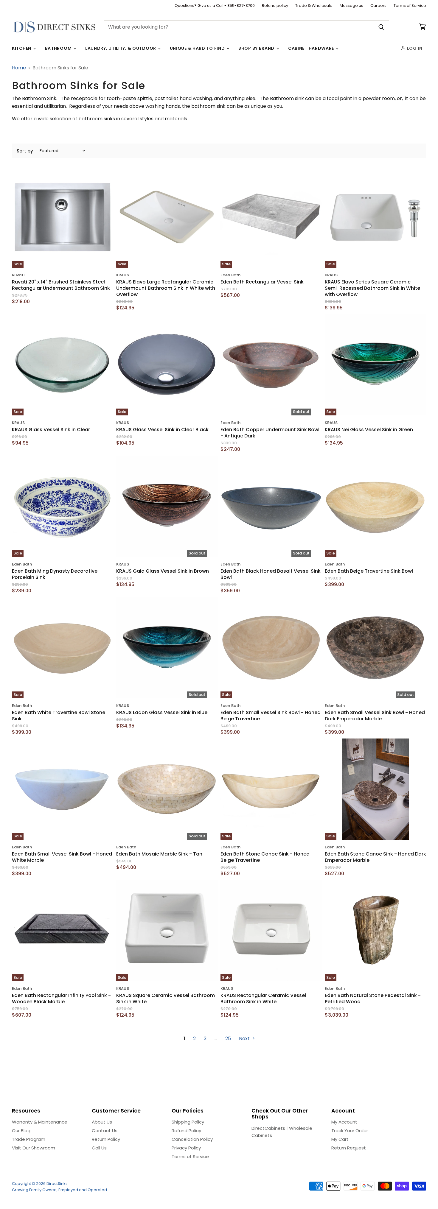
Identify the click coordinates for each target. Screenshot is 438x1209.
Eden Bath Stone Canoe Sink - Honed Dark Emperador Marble (375, 857)
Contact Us (104, 1130)
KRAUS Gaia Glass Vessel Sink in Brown (162, 571)
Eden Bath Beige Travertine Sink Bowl (369, 571)
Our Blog (21, 1130)
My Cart (340, 1139)
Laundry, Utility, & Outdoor (121, 48)
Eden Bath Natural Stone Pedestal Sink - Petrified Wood (373, 998)
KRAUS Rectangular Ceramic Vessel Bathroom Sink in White (263, 998)
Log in (414, 48)
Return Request (348, 1148)
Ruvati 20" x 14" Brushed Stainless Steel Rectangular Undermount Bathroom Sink (61, 285)
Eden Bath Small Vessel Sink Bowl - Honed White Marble (62, 857)
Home (19, 68)
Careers (378, 6)
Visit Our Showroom (33, 1148)
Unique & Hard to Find (198, 48)
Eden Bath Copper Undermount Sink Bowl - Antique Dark (269, 432)
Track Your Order (349, 1130)
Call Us (99, 1148)
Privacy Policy (186, 1148)
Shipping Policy (188, 1122)
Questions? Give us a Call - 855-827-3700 (215, 6)
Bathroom (59, 48)
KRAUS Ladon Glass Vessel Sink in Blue (161, 712)
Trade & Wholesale (314, 6)
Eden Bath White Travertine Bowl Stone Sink (58, 715)
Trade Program (28, 1139)
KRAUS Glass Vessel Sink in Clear (51, 429)
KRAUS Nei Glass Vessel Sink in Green (369, 429)
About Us (102, 1122)
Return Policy (106, 1139)
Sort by (25, 150)
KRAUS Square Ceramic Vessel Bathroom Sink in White (165, 998)
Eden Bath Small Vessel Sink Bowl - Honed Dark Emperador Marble (375, 715)
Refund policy (275, 6)
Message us (351, 6)
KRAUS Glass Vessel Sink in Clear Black (162, 429)
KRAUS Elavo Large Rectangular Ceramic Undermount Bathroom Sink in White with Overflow (165, 288)
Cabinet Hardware (311, 48)
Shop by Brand (257, 48)
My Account (344, 1122)
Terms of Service (410, 6)
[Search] (381, 27)
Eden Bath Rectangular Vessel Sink (262, 281)
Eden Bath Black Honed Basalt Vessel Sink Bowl (270, 574)
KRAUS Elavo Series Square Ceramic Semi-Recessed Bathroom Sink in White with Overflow (372, 288)
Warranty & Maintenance (39, 1122)
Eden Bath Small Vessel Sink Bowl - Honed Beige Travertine (270, 715)
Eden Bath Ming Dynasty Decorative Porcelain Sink (54, 574)
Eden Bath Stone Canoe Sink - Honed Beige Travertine (265, 857)
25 (228, 1038)
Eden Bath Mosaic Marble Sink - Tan (159, 853)
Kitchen (22, 48)
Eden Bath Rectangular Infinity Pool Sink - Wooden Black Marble (61, 998)
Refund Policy (186, 1130)
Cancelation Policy (192, 1139)
